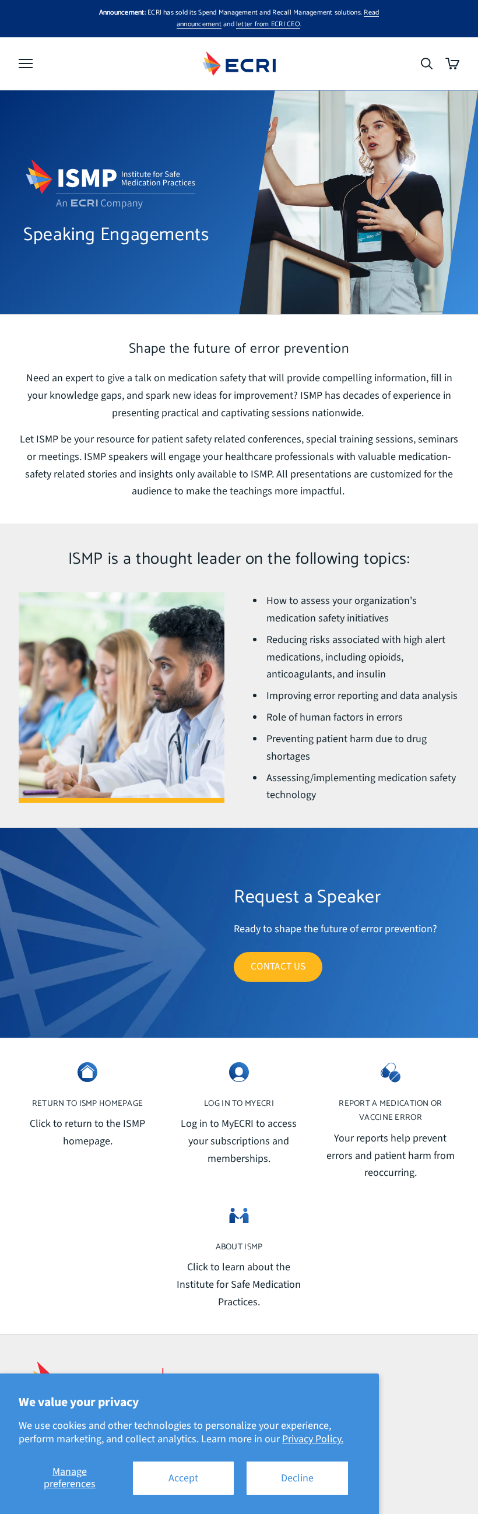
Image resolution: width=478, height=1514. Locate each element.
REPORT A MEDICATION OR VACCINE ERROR (390, 1111)
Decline (297, 1478)
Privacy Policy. (312, 1439)
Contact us (278, 967)
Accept (183, 1478)
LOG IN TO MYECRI (239, 1104)
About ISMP (239, 1247)
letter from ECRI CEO (268, 24)
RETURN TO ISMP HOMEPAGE (87, 1104)
